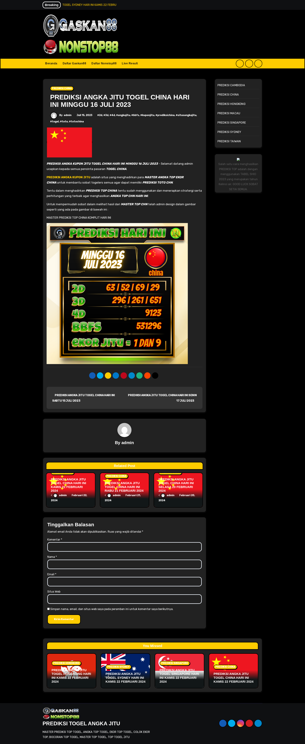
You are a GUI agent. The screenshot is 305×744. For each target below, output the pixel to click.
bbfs (136, 115)
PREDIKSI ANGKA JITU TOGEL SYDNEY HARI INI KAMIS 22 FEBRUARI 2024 (125, 677)
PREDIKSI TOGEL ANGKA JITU (81, 723)
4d (113, 115)
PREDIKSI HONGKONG (231, 104)
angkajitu (124, 115)
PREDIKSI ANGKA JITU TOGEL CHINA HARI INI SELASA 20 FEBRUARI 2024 (176, 485)
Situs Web (53, 591)
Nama (52, 557)
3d (106, 115)
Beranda (51, 63)
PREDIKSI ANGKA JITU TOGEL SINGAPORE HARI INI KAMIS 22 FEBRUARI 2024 (179, 675)
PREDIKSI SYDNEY (229, 132)
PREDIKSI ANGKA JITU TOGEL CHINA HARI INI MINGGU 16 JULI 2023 (120, 100)
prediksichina (166, 115)
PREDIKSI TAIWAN (229, 141)
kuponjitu (148, 115)
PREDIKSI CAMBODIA (231, 85)
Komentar (54, 539)
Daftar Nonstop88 (103, 63)
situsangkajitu (187, 115)
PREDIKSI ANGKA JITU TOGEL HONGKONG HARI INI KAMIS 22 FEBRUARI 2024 (71, 675)
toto (65, 121)
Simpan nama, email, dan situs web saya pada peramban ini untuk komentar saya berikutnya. (111, 609)
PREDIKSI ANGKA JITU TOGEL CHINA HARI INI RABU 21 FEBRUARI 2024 (124, 486)
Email (51, 574)
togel (55, 121)
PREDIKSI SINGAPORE (231, 122)
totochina (77, 121)
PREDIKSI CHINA (62, 88)
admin (67, 115)
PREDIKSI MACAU (228, 113)
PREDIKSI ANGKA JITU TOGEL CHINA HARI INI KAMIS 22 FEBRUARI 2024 (68, 485)
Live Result (130, 63)
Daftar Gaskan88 (74, 63)
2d (100, 115)
